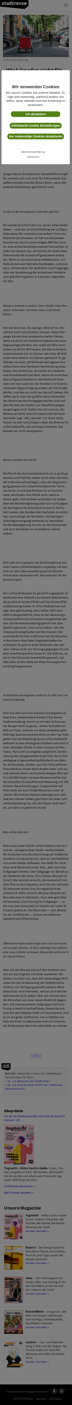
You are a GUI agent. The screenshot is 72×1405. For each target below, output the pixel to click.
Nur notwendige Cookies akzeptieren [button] (35, 136)
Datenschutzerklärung (33, 151)
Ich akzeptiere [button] (36, 114)
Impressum (33, 156)
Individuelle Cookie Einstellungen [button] (35, 125)
